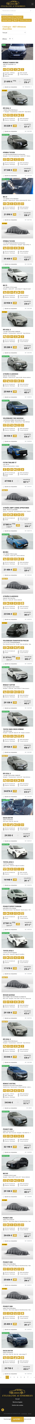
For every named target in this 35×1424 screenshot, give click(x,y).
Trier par (4, 32)
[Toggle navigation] (32, 4)
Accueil (17, 1399)
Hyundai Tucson (6, 20)
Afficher (4, 39)
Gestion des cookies (17, 1405)
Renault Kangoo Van (8, 17)
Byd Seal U (19, 17)
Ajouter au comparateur (11, 87)
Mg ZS (15, 20)
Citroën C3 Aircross (25, 20)
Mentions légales (17, 1402)
